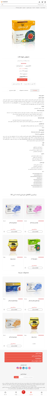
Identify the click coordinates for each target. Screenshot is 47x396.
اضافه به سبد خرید (22, 79)
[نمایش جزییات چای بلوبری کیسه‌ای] (13, 209)
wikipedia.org (39, 178)
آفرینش (23, 68)
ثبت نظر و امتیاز (19, 66)
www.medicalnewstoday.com (36, 176)
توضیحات (35, 90)
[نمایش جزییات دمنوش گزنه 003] (34, 245)
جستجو (3, 5)
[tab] (34, 90)
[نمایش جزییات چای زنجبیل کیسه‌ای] (13, 323)
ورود (39, 2)
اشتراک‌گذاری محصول (17, 84)
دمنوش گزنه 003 (34, 259)
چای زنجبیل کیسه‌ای (13, 337)
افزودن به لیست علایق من (25, 232)
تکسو (20, 68)
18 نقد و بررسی (28, 66)
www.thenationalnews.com (36, 185)
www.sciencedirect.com (37, 173)
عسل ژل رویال (13, 259)
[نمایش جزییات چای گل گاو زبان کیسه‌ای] (13, 287)
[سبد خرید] (42, 2)
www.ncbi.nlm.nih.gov (38, 179)
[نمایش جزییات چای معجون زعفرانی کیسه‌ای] (34, 287)
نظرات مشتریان (12, 90)
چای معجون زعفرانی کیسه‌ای (34, 300)
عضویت (16, 377)
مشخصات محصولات (23, 90)
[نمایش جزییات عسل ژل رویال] (13, 245)
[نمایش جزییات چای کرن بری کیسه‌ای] (34, 209)
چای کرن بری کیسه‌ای (34, 222)
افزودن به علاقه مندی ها (28, 84)
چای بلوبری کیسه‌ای (13, 222)
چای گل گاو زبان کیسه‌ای (12, 300)
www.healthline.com (38, 175)
